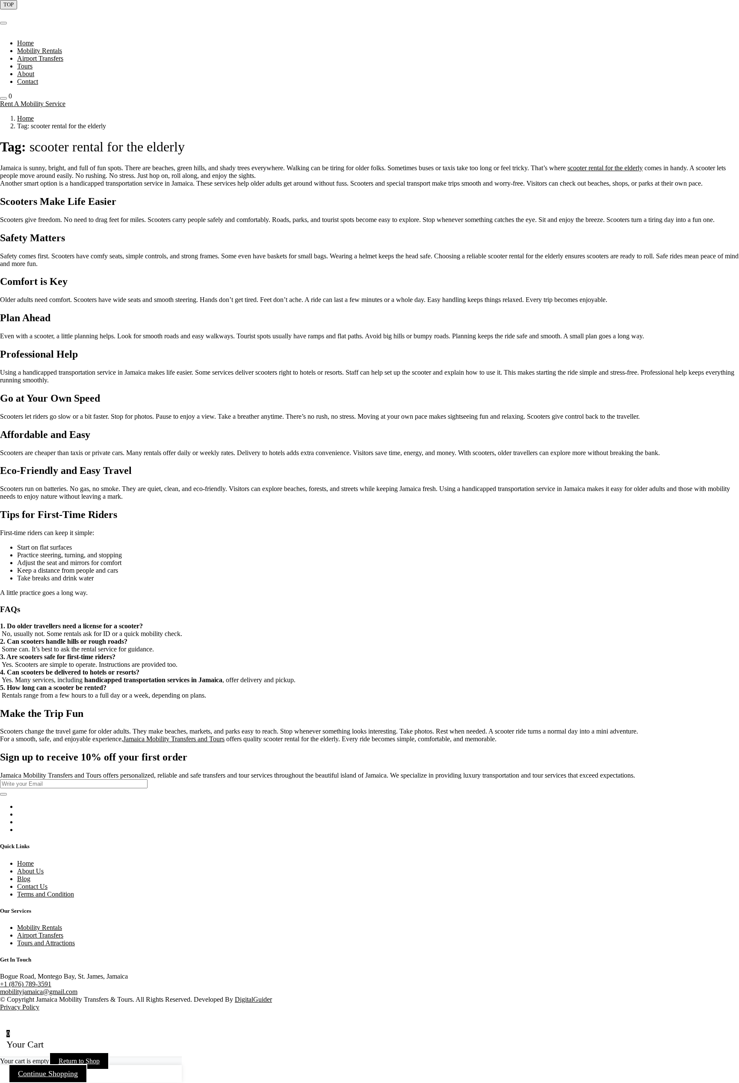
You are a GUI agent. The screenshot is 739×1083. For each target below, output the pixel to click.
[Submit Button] (3, 794)
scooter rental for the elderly (605, 168)
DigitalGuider (253, 999)
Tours (25, 66)
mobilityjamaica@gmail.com (38, 991)
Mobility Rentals (39, 50)
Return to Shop (79, 1061)
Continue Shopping (48, 1073)
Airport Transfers (40, 58)
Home (25, 43)
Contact (27, 81)
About (25, 73)
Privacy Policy (19, 1007)
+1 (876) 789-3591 (25, 984)
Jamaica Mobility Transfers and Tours (174, 739)
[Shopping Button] (3, 98)
